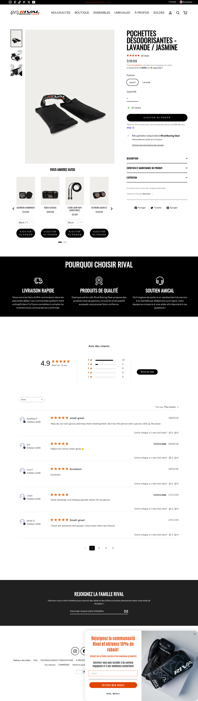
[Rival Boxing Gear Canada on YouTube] (33, 2)
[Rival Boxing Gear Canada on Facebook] (14, 2)
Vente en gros (78, 664)
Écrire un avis (147, 371)
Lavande (146, 82)
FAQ (35, 660)
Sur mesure (50, 664)
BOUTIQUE (82, 12)
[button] (157, 68)
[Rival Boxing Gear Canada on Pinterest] (24, 2)
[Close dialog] (195, 634)
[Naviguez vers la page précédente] (85, 548)
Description (132, 158)
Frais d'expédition (134, 65)
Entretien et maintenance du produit (144, 168)
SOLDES (158, 12)
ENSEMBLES (101, 12)
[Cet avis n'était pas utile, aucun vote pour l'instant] (175, 432)
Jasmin (132, 82)
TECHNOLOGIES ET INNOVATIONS (56, 660)
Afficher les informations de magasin (148, 145)
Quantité (131, 91)
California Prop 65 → (140, 194)
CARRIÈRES (63, 664)
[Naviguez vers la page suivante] (113, 548)
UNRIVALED (122, 12)
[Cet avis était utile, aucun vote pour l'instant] (170, 432)
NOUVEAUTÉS (60, 12)
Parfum (131, 75)
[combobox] (31, 399)
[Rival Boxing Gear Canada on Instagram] (10, 2)
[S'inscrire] (125, 611)
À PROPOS (142, 12)
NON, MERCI (113, 694)
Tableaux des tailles (22, 660)
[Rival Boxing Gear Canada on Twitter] (28, 2)
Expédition (132, 177)
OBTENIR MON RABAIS (113, 685)
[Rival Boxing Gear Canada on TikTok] (19, 2)
